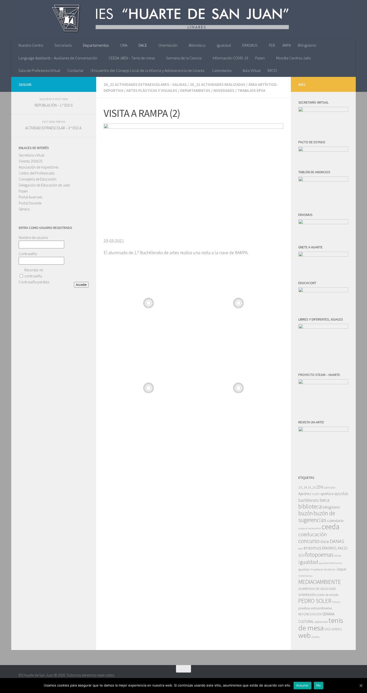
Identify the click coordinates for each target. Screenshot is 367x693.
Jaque (341, 569)
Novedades (223, 90)
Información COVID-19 (230, 57)
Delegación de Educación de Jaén (44, 185)
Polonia (336, 602)
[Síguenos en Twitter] (78, 84)
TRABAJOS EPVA (251, 90)
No (318, 685)
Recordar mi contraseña (33, 273)
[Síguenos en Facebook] (86, 84)
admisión (330, 487)
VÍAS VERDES (333, 629)
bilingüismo (331, 507)
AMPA (286, 45)
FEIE (272, 45)
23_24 (302, 487)
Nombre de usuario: (34, 237)
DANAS (337, 541)
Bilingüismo (307, 45)
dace (324, 541)
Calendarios (221, 70)
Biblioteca (197, 45)
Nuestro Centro (30, 45)
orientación (307, 594)
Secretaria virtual (31, 155)
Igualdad (224, 45)
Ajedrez (304, 493)
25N (319, 487)
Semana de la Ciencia (183, 57)
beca (324, 500)
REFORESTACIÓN (310, 614)
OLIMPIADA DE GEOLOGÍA (317, 588)
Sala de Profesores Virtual (39, 70)
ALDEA (316, 494)
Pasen (260, 57)
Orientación (168, 45)
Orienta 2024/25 (30, 161)
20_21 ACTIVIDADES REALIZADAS (217, 84)
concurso (309, 540)
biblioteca (310, 506)
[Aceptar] (360, 685)
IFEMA (337, 555)
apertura (327, 493)
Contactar (75, 70)
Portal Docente (30, 203)
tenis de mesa (320, 624)
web (304, 635)
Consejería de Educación (37, 179)
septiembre (321, 622)
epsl (300, 548)
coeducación (312, 534)
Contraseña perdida (34, 282)
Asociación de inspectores (38, 167)
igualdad (308, 561)
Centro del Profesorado (37, 173)
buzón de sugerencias (316, 516)
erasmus (312, 547)
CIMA (123, 45)
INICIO (272, 70)
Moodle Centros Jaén (293, 57)
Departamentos (96, 45)
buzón (305, 513)
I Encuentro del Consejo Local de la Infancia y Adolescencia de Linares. (148, 70)
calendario (335, 520)
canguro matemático (309, 528)
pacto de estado (328, 595)
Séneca (24, 209)
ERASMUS (250, 45)
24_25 (312, 487)
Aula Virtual (252, 70)
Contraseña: (28, 253)
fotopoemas (319, 554)
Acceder (81, 285)
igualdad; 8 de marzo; (330, 563)
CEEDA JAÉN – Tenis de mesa (132, 57)
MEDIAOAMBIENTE (319, 581)
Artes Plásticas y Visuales (151, 90)
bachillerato (308, 500)
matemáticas (305, 575)
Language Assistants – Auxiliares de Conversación (57, 57)
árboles (316, 637)
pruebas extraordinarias (315, 608)
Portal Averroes (30, 197)
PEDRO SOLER (314, 600)
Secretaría (63, 45)
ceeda (330, 526)
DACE (143, 45)
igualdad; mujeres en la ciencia (316, 569)
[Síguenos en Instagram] (70, 84)
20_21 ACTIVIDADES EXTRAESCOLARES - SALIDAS (145, 84)
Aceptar (302, 685)
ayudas (341, 493)
